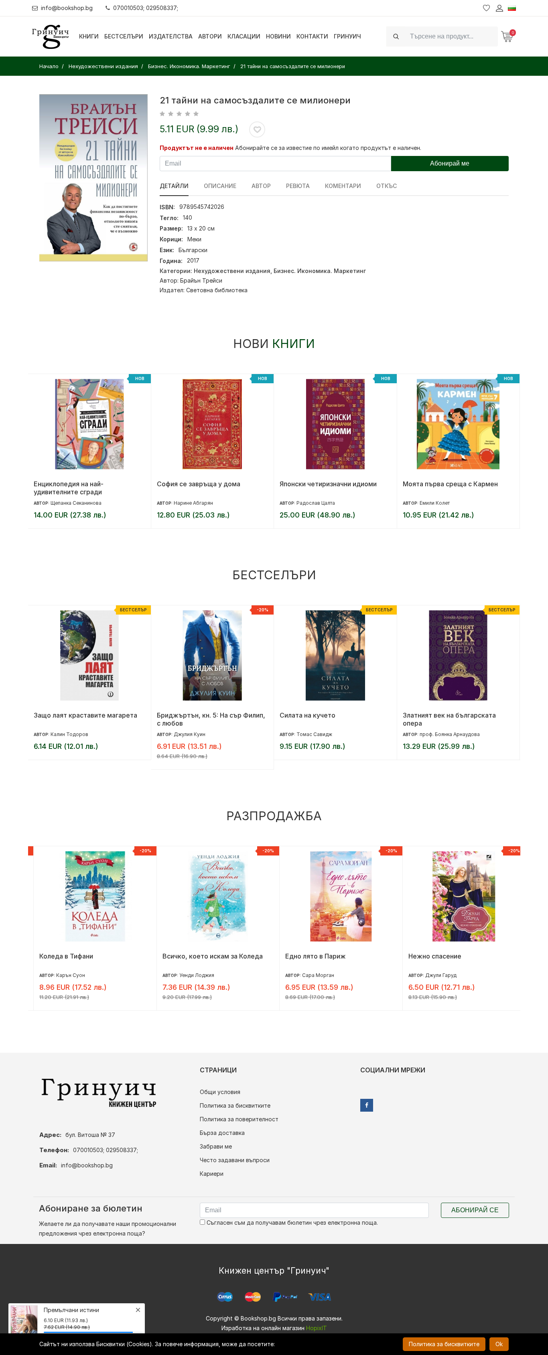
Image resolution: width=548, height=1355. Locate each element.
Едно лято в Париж (310, 956)
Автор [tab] (261, 185)
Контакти (312, 36)
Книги (89, 36)
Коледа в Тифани (60, 956)
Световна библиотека (217, 290)
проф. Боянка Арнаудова (450, 734)
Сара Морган (312, 975)
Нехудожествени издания (232, 270)
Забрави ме (216, 1146)
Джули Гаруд (435, 975)
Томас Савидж (314, 734)
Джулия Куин (189, 734)
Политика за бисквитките (235, 1105)
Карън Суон (65, 975)
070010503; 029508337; (145, 7)
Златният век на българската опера (449, 719)
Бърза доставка (222, 1132)
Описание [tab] (220, 185)
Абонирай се (475, 1210)
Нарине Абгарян (193, 503)
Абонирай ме (449, 163)
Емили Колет (435, 503)
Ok (499, 1344)
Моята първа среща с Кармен (450, 484)
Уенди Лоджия (191, 975)
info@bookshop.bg (67, 7)
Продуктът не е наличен (196, 147)
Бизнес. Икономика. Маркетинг (320, 270)
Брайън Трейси (201, 280)
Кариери (211, 1173)
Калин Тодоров (69, 734)
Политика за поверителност (239, 1119)
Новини (278, 36)
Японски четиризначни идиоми (328, 484)
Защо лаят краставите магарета (85, 715)
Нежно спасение (429, 956)
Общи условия (220, 1091)
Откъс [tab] (386, 185)
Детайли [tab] (174, 185)
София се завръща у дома (198, 484)
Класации (243, 36)
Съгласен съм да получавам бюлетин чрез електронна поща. (291, 1222)
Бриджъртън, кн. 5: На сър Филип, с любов (211, 719)
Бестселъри (123, 36)
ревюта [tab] (298, 185)
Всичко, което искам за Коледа (207, 956)
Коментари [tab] (343, 185)
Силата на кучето (307, 715)
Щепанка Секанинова (76, 503)
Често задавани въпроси (235, 1160)
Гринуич (347, 36)
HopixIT (316, 1328)
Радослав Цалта (315, 503)
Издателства (171, 36)
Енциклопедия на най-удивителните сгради (69, 488)
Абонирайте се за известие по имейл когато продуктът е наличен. (328, 147)
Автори (210, 36)
